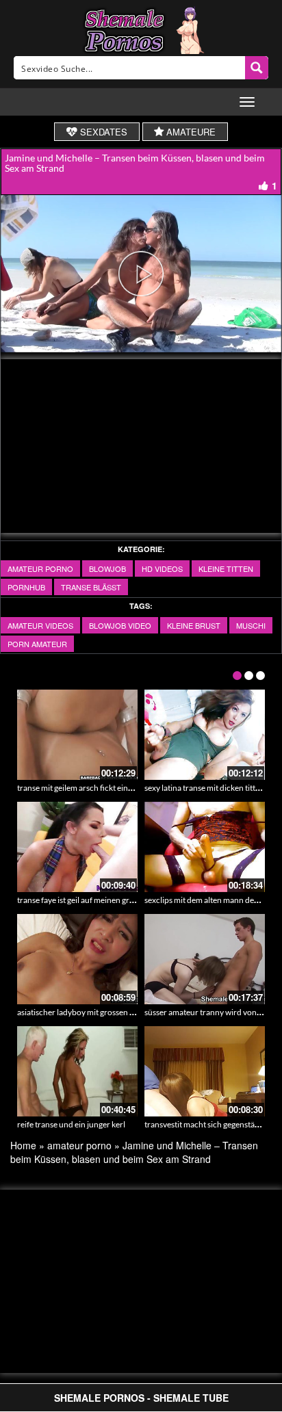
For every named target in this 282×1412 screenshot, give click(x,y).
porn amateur (37, 643)
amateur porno (40, 568)
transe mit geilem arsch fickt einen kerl (84, 788)
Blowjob (107, 568)
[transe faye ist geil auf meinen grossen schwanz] (77, 847)
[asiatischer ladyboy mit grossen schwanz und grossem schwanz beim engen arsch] (77, 959)
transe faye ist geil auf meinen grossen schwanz (100, 900)
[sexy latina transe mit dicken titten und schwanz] (204, 735)
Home (23, 1145)
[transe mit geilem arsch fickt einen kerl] (77, 735)
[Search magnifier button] (256, 67)
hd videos (162, 568)
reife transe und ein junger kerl (71, 1124)
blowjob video (120, 625)
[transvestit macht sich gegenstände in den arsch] (204, 1071)
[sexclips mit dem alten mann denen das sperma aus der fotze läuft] (204, 847)
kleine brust (193, 625)
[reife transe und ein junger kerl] (77, 1071)
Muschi (251, 625)
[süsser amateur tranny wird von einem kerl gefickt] (204, 959)
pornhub (26, 586)
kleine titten (225, 568)
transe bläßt (91, 586)
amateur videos (40, 625)
